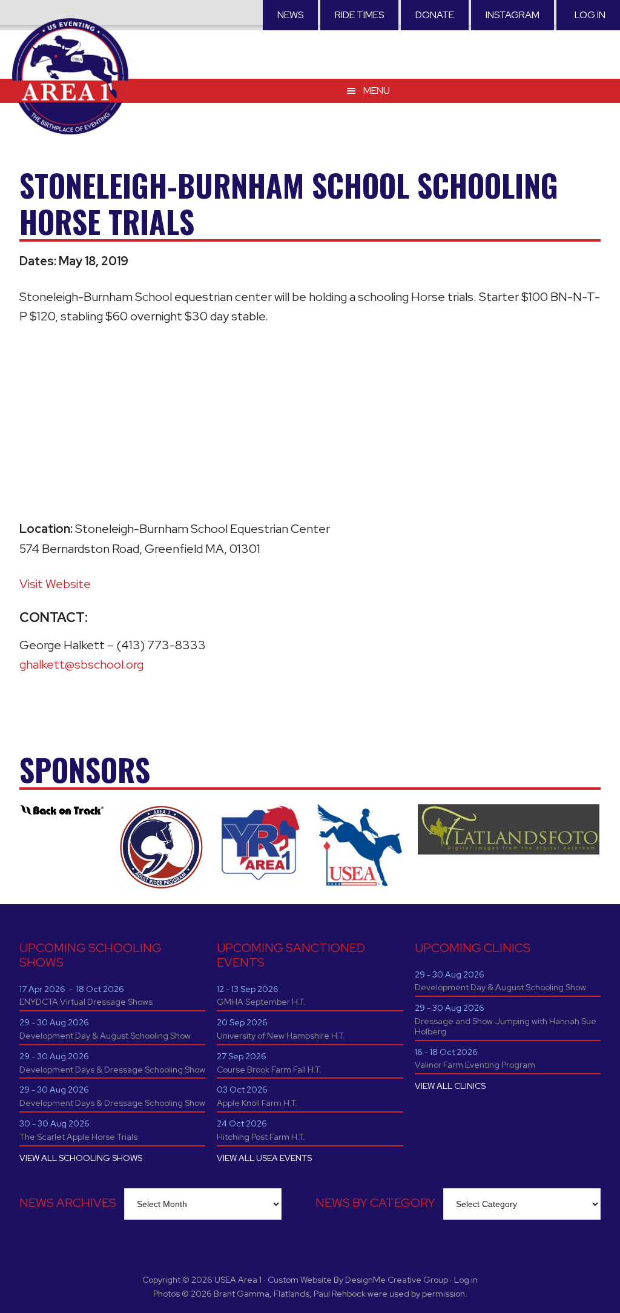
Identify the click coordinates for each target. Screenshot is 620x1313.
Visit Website (55, 584)
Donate (434, 14)
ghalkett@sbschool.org (81, 664)
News (290, 14)
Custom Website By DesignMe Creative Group (358, 1279)
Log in (590, 14)
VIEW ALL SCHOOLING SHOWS (80, 1158)
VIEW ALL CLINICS (450, 1085)
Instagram (512, 14)
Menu (376, 90)
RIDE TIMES (359, 14)
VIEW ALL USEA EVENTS (264, 1158)
